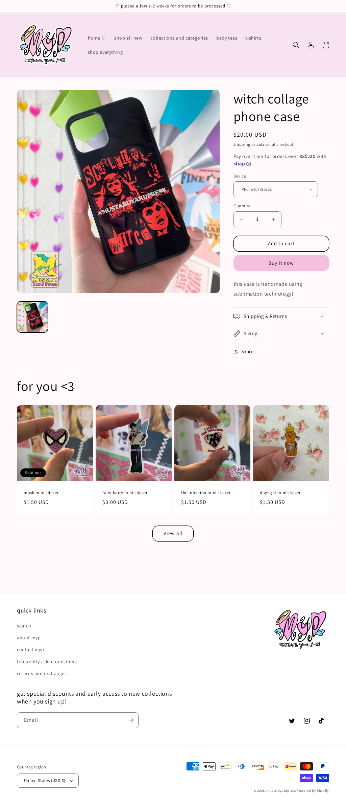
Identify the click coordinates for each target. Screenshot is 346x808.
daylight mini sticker (280, 492)
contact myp (30, 649)
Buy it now (281, 263)
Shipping (242, 144)
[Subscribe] (130, 720)
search (24, 626)
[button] (296, 45)
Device (239, 176)
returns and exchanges (42, 673)
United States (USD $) (44, 780)
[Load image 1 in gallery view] (32, 316)
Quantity (241, 206)
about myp (29, 637)
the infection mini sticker (206, 492)
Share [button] (247, 351)
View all (173, 533)
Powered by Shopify (313, 790)
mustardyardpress (281, 790)
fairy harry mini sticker (124, 492)
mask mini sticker (41, 492)
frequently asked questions (47, 662)
